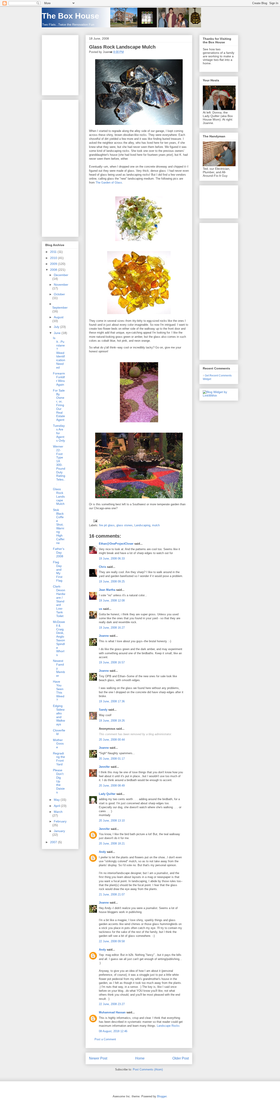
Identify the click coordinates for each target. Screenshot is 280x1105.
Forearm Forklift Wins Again (59, 379)
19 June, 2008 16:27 (112, 627)
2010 (54, 258)
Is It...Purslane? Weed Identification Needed (59, 352)
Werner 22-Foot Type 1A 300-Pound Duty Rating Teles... (59, 465)
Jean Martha (107, 589)
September (60, 307)
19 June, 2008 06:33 (112, 558)
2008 (54, 269)
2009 (54, 264)
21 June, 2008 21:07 (112, 894)
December (61, 275)
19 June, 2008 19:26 (112, 720)
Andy (102, 851)
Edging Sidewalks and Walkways (59, 715)
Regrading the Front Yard (59, 759)
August (58, 317)
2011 (54, 252)
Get (207, 375)
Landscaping (142, 525)
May (57, 799)
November (61, 284)
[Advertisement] (58, 167)
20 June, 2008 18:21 (112, 843)
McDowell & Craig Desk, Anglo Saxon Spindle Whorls (59, 638)
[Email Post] (94, 520)
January (59, 831)
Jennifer (104, 766)
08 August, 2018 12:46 (113, 1031)
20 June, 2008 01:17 (112, 758)
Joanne (104, 635)
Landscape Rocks (168, 1025)
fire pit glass (107, 525)
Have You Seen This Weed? (58, 691)
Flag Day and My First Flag (57, 571)
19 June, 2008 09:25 (112, 581)
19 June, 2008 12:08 (112, 600)
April (57, 806)
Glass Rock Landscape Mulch (122, 47)
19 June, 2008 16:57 (112, 662)
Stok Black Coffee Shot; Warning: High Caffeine (58, 526)
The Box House (70, 15)
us (100, 608)
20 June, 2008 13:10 (112, 820)
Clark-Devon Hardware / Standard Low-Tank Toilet (59, 601)
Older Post (180, 1058)
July (57, 327)
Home (140, 1058)
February (60, 821)
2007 (54, 842)
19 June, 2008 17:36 (112, 701)
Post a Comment (105, 1039)
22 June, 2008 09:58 (112, 941)
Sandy (103, 709)
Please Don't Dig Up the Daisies (59, 781)
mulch (156, 525)
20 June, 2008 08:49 (112, 785)
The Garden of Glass (109, 182)
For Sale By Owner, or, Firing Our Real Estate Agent (59, 405)
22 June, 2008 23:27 (112, 1004)
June (57, 333)
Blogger (161, 1096)
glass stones (124, 525)
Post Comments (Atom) (148, 1069)
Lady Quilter (107, 794)
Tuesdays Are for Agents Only (59, 433)
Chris (102, 566)
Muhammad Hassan (112, 1012)
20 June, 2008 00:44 (112, 739)
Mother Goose (58, 743)
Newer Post (98, 1058)
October (59, 294)
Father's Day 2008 (58, 552)
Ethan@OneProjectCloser (116, 543)
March (58, 811)
